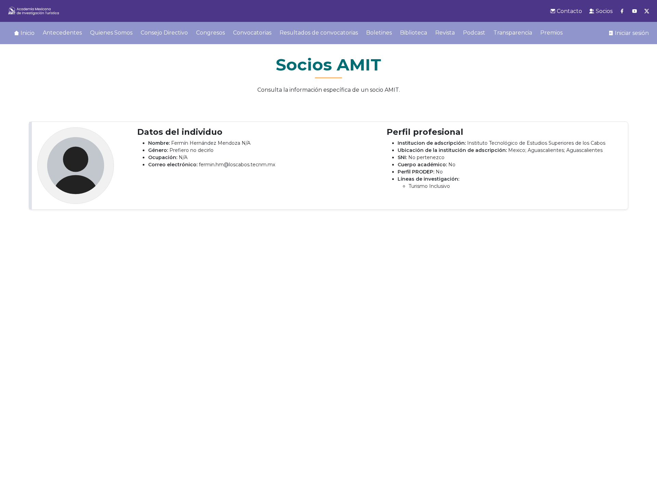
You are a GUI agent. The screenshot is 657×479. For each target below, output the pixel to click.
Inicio (27, 33)
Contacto (568, 11)
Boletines (379, 32)
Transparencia (512, 32)
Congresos (210, 32)
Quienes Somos (111, 32)
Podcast (474, 32)
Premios (551, 32)
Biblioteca (413, 32)
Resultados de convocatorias (319, 32)
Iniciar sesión (631, 33)
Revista (445, 32)
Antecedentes (62, 32)
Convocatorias (252, 32)
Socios (603, 11)
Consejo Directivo (164, 32)
